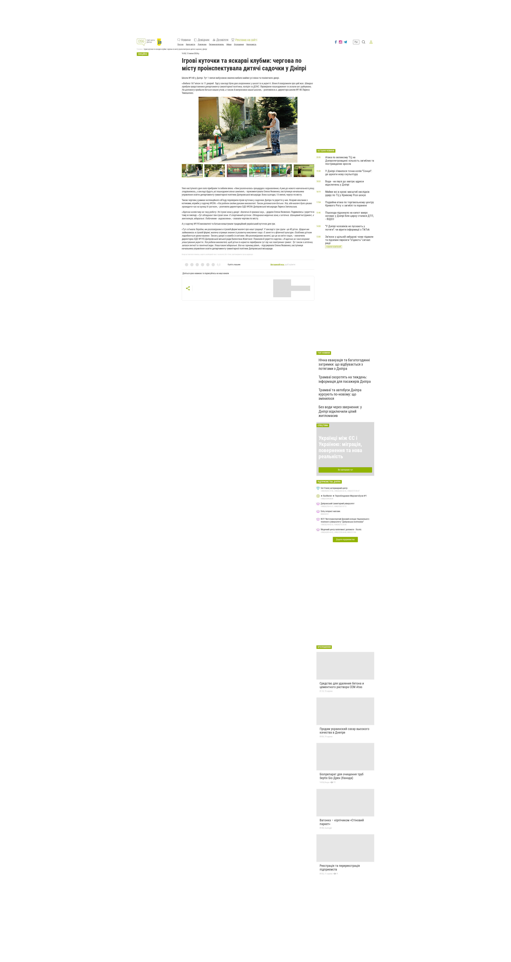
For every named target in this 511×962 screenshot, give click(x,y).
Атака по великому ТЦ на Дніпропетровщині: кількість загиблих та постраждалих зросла (349, 160)
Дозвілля (222, 40)
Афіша (228, 44)
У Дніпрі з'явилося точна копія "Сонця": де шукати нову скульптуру (348, 172)
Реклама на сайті (246, 40)
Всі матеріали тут (345, 469)
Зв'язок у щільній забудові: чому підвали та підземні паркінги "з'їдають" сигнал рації (349, 240)
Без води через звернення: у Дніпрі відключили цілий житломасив (340, 411)
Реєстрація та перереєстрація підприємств (340, 867)
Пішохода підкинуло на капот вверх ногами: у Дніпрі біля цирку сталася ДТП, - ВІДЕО (349, 216)
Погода (180, 44)
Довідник (203, 40)
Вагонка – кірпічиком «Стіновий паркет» (342, 822)
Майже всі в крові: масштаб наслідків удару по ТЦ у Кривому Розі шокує (347, 193)
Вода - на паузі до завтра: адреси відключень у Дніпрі (344, 183)
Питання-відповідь (216, 44)
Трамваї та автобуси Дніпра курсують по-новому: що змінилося (340, 394)
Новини (186, 40)
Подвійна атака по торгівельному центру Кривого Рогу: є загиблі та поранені (349, 204)
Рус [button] (356, 42)
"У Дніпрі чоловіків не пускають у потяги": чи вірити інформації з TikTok (347, 228)
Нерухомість (251, 44)
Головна (139, 49)
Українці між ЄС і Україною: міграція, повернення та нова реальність (340, 447)
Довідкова (202, 44)
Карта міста (190, 44)
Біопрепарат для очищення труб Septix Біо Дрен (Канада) (341, 776)
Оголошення (239, 44)
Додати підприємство (345, 539)
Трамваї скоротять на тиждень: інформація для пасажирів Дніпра (345, 379)
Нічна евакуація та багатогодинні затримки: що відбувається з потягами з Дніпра (344, 364)
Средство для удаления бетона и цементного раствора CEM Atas (342, 685)
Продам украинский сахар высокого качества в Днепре (344, 730)
